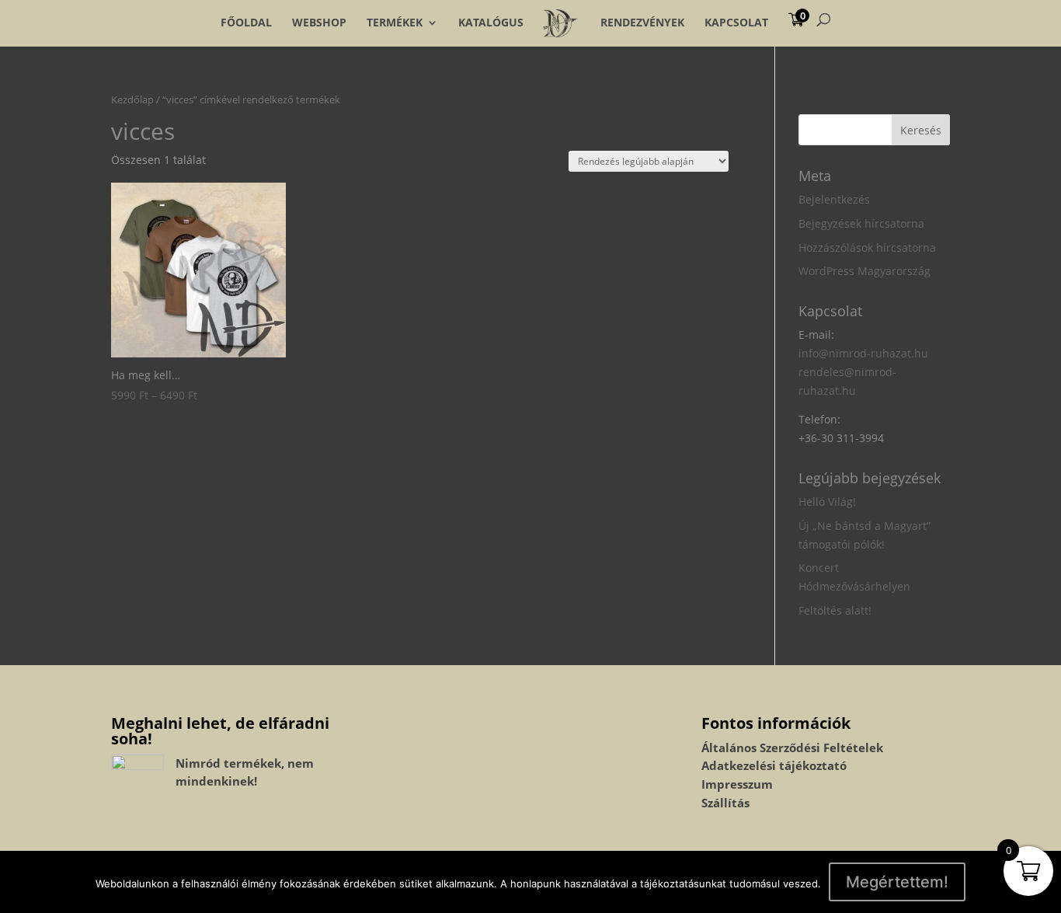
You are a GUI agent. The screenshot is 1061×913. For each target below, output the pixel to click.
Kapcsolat (736, 22)
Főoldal (246, 22)
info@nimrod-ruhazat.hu (863, 353)
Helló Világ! (827, 501)
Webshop (319, 22)
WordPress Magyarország (864, 270)
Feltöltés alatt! (834, 610)
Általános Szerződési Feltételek (792, 747)
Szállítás (725, 802)
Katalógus (491, 22)
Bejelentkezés (834, 199)
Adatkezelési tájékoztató (774, 765)
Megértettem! (897, 882)
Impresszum (737, 784)
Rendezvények (642, 22)
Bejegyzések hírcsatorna (861, 223)
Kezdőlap (132, 99)
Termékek (395, 22)
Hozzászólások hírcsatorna (867, 247)
